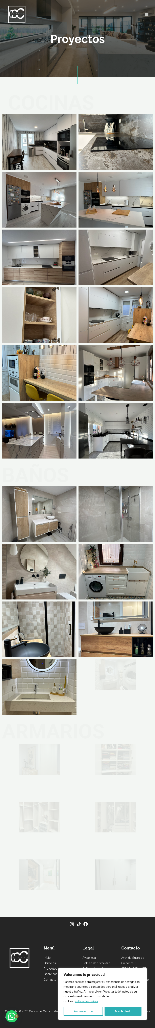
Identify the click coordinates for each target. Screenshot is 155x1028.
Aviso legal (89, 958)
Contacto (50, 979)
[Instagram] (72, 924)
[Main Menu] (146, 14)
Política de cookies (86, 1001)
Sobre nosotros (54, 974)
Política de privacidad (96, 963)
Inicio (47, 958)
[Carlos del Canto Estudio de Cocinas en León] (16, 14)
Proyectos (50, 968)
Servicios (50, 963)
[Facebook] (85, 924)
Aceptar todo (123, 1011)
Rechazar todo (83, 1011)
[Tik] (78, 924)
